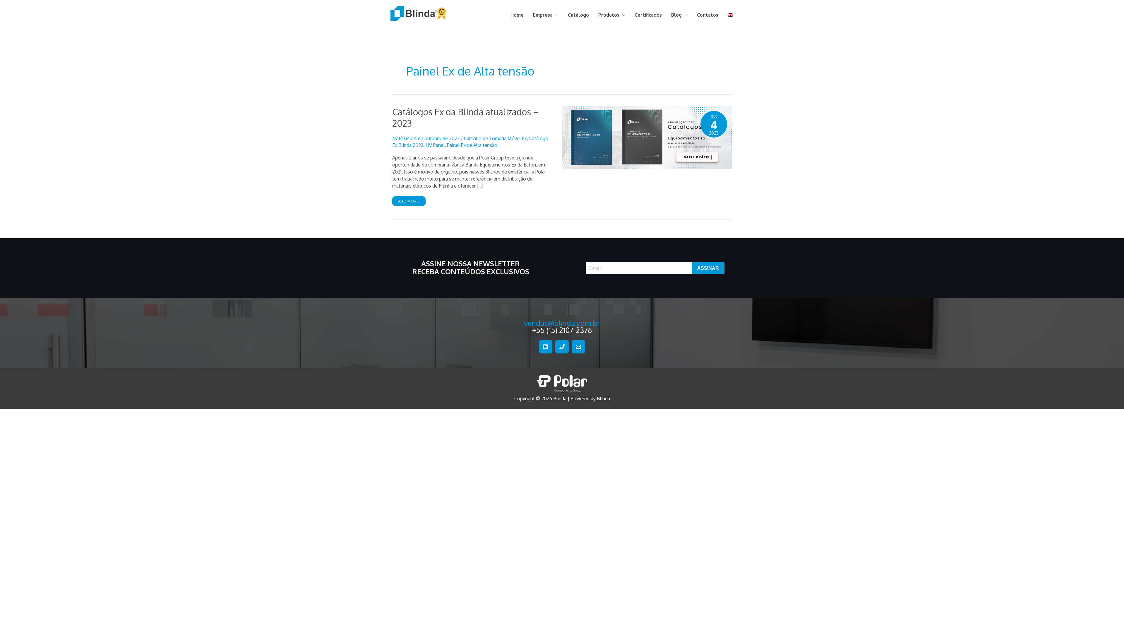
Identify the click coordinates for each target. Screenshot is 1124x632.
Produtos (608, 15)
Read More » (408, 202)
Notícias (400, 138)
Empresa (543, 15)
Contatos (707, 15)
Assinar (708, 268)
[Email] (578, 346)
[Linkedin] (545, 346)
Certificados (648, 15)
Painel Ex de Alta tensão (472, 145)
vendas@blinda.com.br (562, 323)
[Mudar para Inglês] (730, 15)
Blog (676, 15)
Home (517, 15)
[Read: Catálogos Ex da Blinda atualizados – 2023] (647, 137)
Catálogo (578, 15)
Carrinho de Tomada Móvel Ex (495, 138)
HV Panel (435, 145)
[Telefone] (562, 346)
